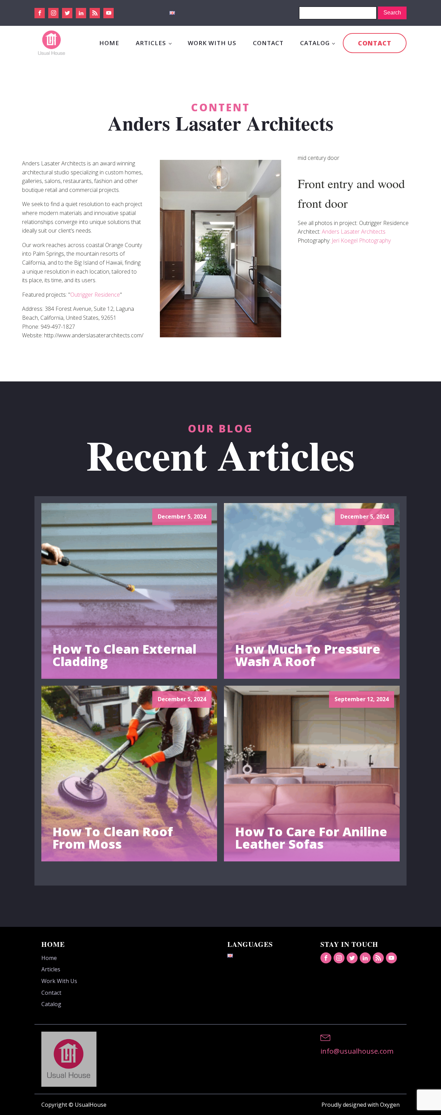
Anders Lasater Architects (354, 231)
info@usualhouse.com (356, 1051)
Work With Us (212, 43)
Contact (268, 43)
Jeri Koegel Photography (361, 240)
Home (109, 43)
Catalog (315, 43)
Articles (151, 43)
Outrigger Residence (95, 294)
